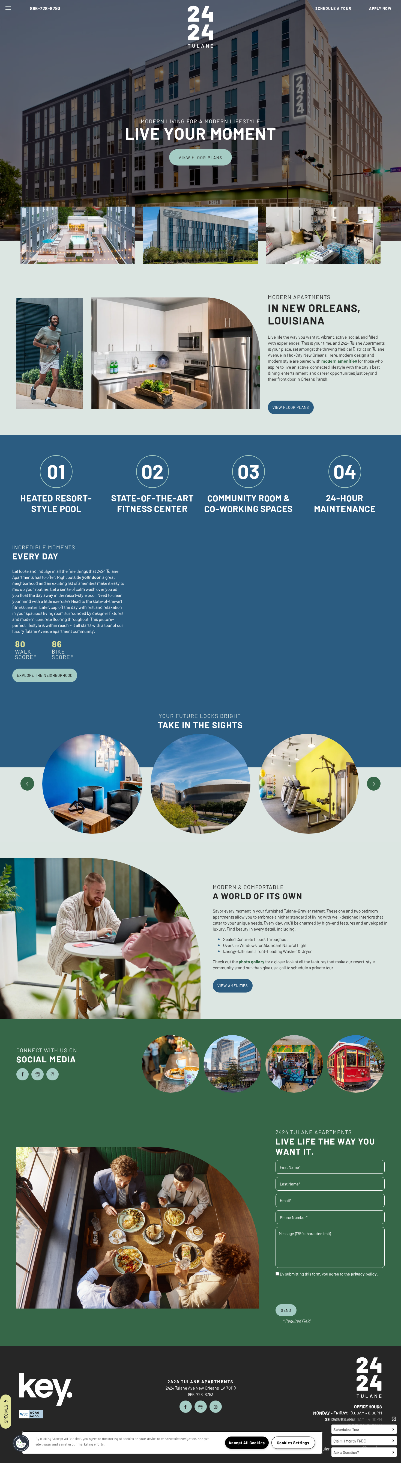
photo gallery (251, 961)
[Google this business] (37, 1074)
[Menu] (8, 8)
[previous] (27, 784)
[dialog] (200, 731)
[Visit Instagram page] (52, 1074)
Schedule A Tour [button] (201, 820)
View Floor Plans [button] (200, 157)
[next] (374, 784)
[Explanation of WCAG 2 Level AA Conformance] (31, 1414)
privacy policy (364, 1274)
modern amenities (339, 361)
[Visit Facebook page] (22, 1074)
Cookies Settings (293, 1442)
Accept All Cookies (247, 1442)
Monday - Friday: (331, 1413)
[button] (337, 8)
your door (91, 577)
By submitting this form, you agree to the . (329, 1274)
